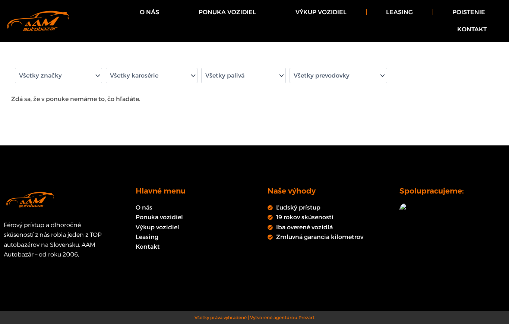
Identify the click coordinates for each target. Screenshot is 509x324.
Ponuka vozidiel (227, 12)
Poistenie (468, 12)
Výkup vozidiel (321, 12)
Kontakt (472, 29)
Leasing (399, 12)
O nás (149, 12)
